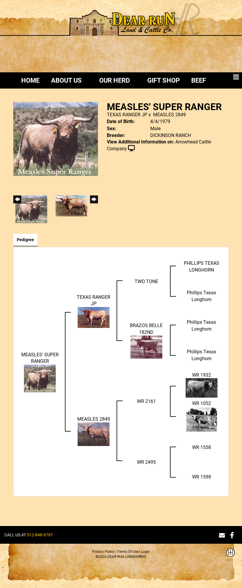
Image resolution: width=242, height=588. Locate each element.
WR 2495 (146, 462)
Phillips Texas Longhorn (201, 295)
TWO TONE (146, 281)
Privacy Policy (103, 551)
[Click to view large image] (55, 138)
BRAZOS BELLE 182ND (146, 328)
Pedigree (25, 239)
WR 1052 (201, 403)
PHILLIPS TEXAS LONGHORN (201, 266)
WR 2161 (146, 401)
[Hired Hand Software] (230, 557)
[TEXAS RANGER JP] (93, 317)
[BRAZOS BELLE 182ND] (146, 346)
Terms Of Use (127, 551)
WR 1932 (201, 375)
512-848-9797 (40, 535)
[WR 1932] (202, 387)
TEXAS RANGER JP (127, 114)
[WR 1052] (202, 419)
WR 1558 (201, 447)
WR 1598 (201, 476)
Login (145, 551)
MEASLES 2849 (169, 114)
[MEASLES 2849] (93, 433)
